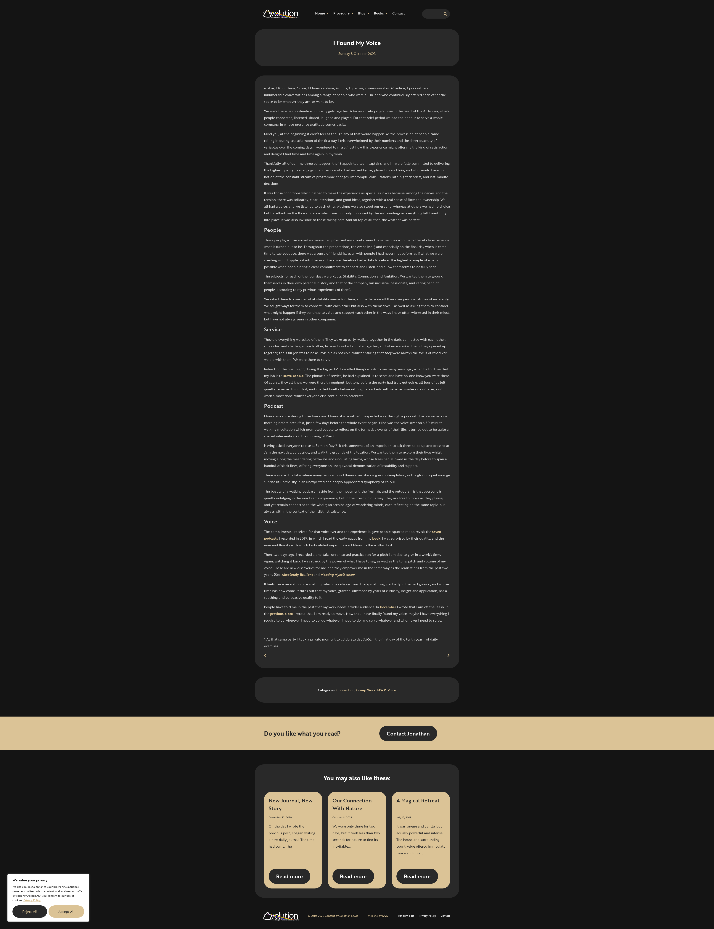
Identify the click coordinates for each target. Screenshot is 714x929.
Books (379, 13)
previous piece (281, 613)
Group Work (366, 690)
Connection (345, 690)
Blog (361, 13)
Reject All (29, 911)
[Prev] (310, 655)
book (376, 538)
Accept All (66, 911)
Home (320, 13)
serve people (293, 375)
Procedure (341, 13)
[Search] (445, 14)
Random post (406, 916)
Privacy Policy (32, 900)
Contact (398, 13)
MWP (381, 690)
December (388, 606)
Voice (391, 690)
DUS (385, 916)
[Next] (403, 655)
